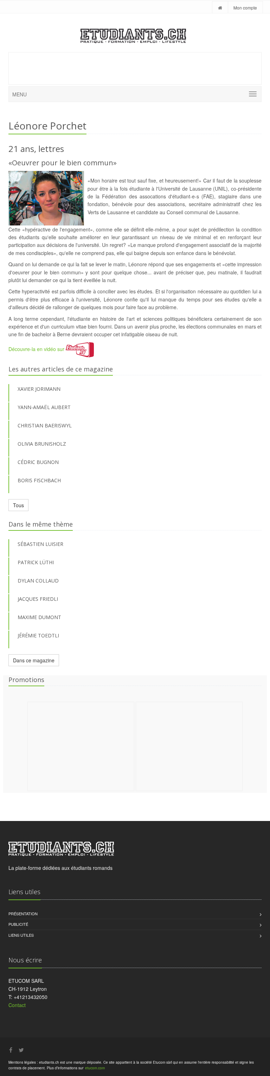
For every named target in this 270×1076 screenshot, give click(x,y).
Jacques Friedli (38, 599)
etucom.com (95, 1067)
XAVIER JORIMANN (39, 389)
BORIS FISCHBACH (39, 480)
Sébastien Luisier (40, 544)
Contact (17, 1004)
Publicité (18, 924)
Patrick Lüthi (36, 562)
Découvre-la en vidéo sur (37, 348)
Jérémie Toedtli (38, 635)
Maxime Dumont (39, 617)
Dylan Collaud (38, 580)
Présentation (23, 913)
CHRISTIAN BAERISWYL (45, 425)
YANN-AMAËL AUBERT (44, 407)
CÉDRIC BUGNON (38, 462)
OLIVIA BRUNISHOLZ (42, 443)
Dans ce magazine (33, 660)
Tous (18, 505)
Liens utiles (21, 935)
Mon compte (245, 8)
